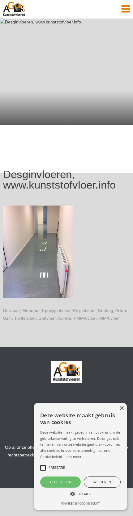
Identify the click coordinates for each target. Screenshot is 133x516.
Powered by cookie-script (80, 503)
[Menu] (126, 9)
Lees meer (72, 456)
